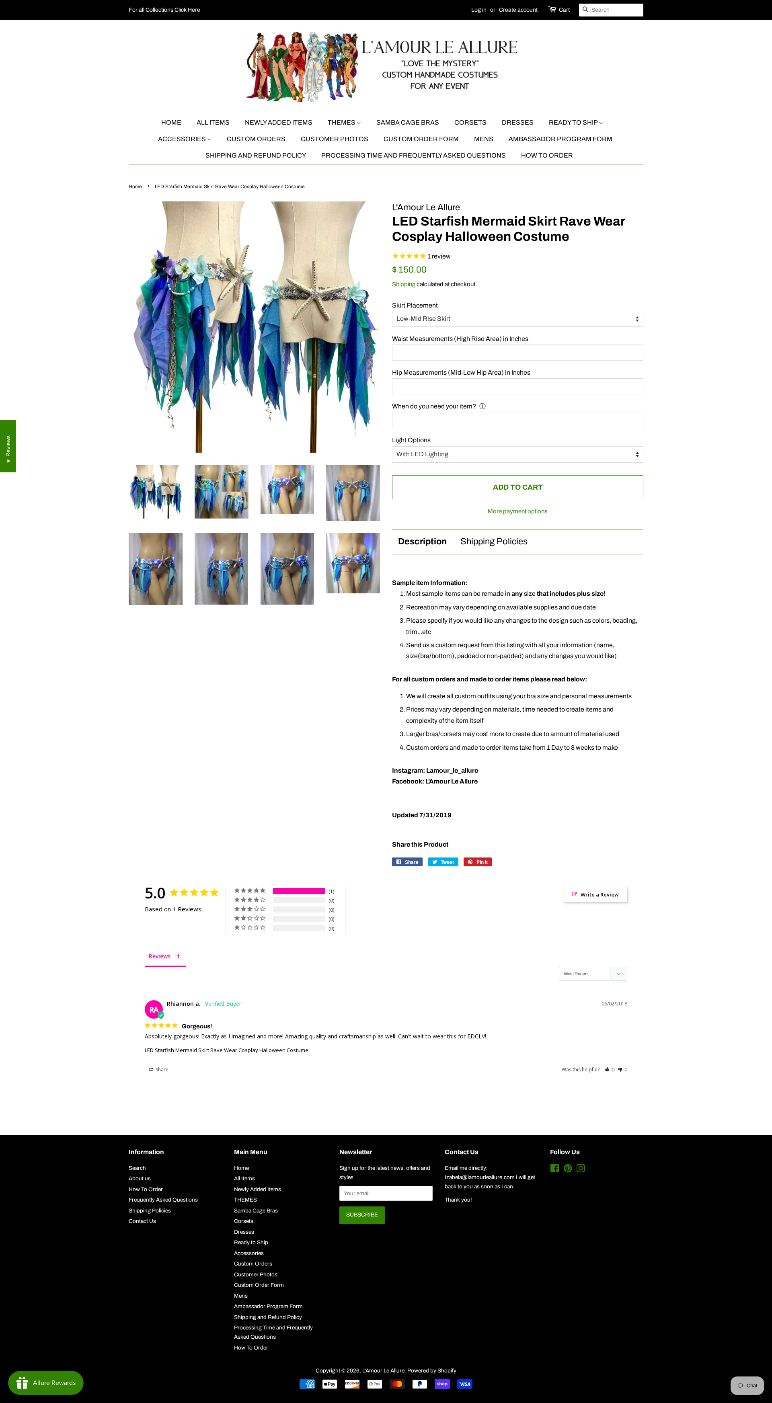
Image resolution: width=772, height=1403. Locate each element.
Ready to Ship (574, 122)
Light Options (411, 440)
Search (137, 1168)
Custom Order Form (421, 138)
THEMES (342, 122)
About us (140, 1178)
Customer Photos (334, 138)
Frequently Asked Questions (163, 1200)
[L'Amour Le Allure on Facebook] (554, 1170)
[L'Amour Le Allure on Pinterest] (567, 1170)
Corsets (470, 122)
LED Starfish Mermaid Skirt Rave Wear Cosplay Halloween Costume (226, 1050)
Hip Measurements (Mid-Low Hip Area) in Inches (461, 372)
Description (422, 541)
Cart (564, 10)
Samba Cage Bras (407, 122)
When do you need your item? (434, 406)
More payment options (518, 511)
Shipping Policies (494, 541)
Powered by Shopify (431, 1371)
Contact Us (142, 1221)
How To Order (547, 155)
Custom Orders (256, 138)
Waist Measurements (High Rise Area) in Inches (460, 338)
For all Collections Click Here (164, 10)
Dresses (518, 122)
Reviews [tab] (159, 956)
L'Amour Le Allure (383, 1371)
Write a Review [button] (600, 894)
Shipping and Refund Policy (255, 155)
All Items (213, 122)
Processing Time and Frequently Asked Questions (413, 155)
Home (171, 122)
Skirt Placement (415, 305)
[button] (609, 1069)
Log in (479, 10)
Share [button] (161, 1069)
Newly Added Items (278, 122)
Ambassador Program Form (560, 138)
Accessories (182, 138)
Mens (483, 138)
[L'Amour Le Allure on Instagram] (580, 1170)
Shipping (403, 284)
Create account (518, 10)
